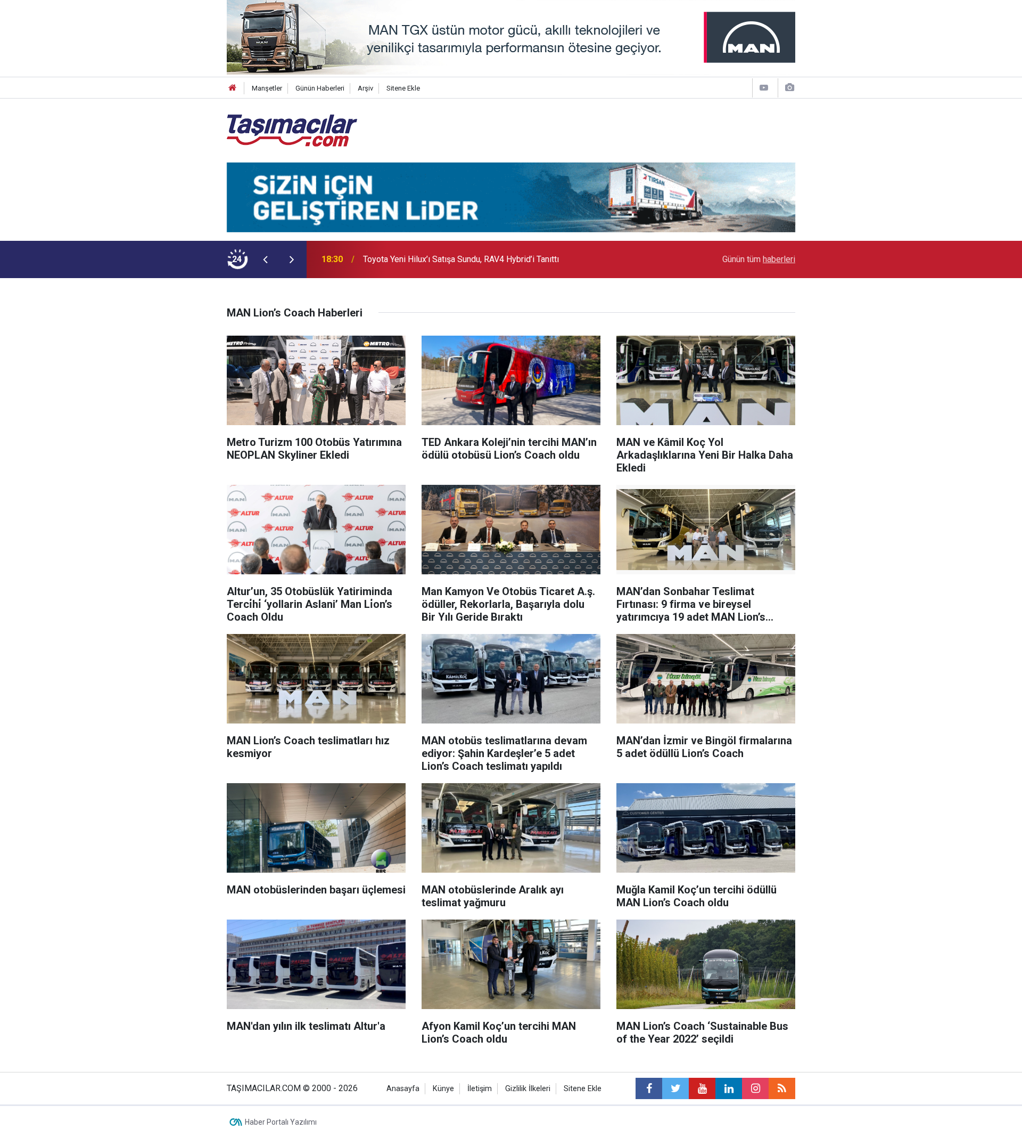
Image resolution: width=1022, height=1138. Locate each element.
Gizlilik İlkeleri (527, 1088)
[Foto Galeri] (789, 88)
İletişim (479, 1088)
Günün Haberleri (319, 88)
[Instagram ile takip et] (755, 1088)
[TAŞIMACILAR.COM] (292, 130)
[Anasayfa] (232, 88)
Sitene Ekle (403, 88)
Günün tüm (758, 259)
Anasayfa (402, 1088)
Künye (443, 1088)
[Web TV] (764, 88)
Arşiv (365, 88)
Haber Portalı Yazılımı (281, 1122)
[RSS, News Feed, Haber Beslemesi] (782, 1088)
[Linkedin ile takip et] (728, 1088)
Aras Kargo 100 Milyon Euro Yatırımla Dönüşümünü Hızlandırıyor (480, 259)
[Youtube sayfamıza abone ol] (702, 1088)
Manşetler (267, 88)
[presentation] (265, 259)
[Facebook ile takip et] (649, 1088)
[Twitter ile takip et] (675, 1088)
